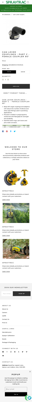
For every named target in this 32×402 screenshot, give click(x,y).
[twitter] (23, 352)
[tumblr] (19, 352)
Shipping (5, 65)
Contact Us (5, 319)
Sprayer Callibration (8, 335)
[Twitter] (15, 131)
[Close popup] (30, 372)
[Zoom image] (16, 32)
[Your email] (7, 293)
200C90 (23, 71)
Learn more (6, 199)
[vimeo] (26, 352)
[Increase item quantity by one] (8, 80)
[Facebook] (3, 131)
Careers (4, 312)
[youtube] (3, 356)
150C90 (9, 71)
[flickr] (7, 352)
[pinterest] (15, 352)
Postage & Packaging (9, 342)
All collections (6, 14)
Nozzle (4, 339)
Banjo (4, 61)
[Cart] (28, 2)
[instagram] (11, 352)
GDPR (4, 316)
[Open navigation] (4, 2)
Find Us (4, 322)
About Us (5, 309)
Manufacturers (6, 332)
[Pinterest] (7, 131)
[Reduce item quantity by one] (3, 80)
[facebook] (3, 352)
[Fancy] (11, 131)
